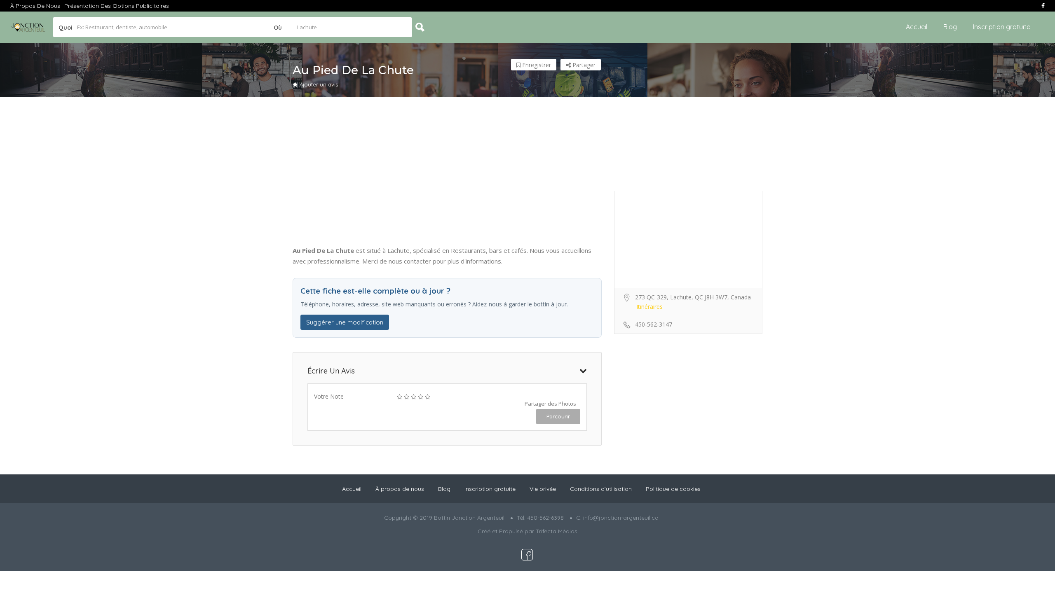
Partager (583, 65)
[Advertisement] (527, 171)
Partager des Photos (550, 403)
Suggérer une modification (344, 322)
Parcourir (558, 416)
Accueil (916, 27)
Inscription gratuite (1001, 27)
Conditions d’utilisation (601, 489)
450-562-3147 (653, 324)
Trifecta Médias (556, 531)
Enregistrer (535, 65)
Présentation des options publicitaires (116, 5)
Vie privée (543, 489)
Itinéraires (649, 307)
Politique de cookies (673, 489)
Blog (950, 27)
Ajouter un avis (319, 84)
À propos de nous (35, 5)
